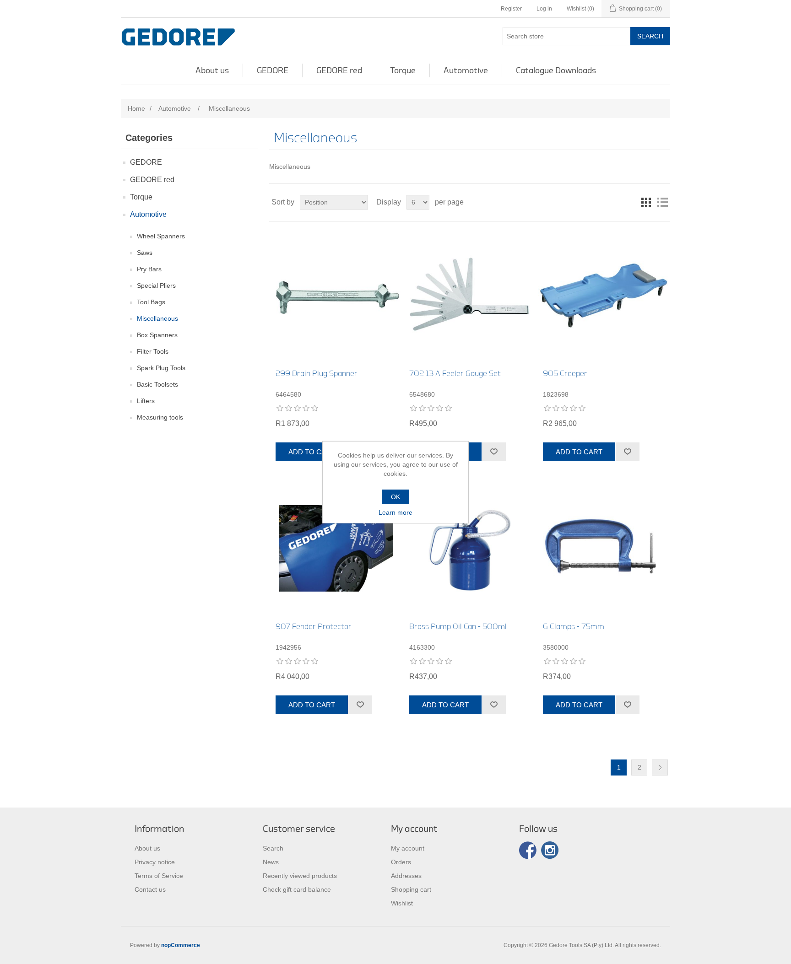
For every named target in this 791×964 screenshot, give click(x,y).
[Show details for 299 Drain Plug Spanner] (336, 295)
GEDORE (272, 70)
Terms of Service (159, 875)
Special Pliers (156, 285)
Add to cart (311, 452)
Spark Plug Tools (161, 368)
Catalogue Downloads (556, 70)
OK (395, 497)
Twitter (549, 850)
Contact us (150, 889)
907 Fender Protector (314, 626)
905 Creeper (565, 373)
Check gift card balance (297, 889)
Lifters (146, 400)
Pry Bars (149, 269)
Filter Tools (152, 351)
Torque (403, 70)
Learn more (395, 512)
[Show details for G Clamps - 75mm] (603, 548)
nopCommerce (180, 945)
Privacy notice (155, 862)
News (271, 862)
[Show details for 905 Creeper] (603, 295)
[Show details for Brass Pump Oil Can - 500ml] (469, 548)
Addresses (406, 875)
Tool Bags (151, 302)
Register (511, 8)
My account (407, 848)
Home (136, 108)
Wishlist (402, 903)
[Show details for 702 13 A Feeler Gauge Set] (469, 295)
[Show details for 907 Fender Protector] (336, 548)
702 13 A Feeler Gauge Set (455, 373)
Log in (544, 8)
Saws (144, 252)
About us (212, 70)
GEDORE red (339, 70)
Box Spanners (157, 335)
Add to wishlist (494, 451)
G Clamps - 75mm (573, 626)
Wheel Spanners (161, 236)
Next (660, 767)
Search (650, 36)
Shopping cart (411, 889)
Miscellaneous (157, 318)
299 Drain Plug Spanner (317, 373)
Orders (401, 862)
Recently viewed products (300, 875)
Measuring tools (160, 417)
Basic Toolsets (157, 384)
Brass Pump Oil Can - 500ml (458, 626)
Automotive (466, 70)
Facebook (527, 850)
